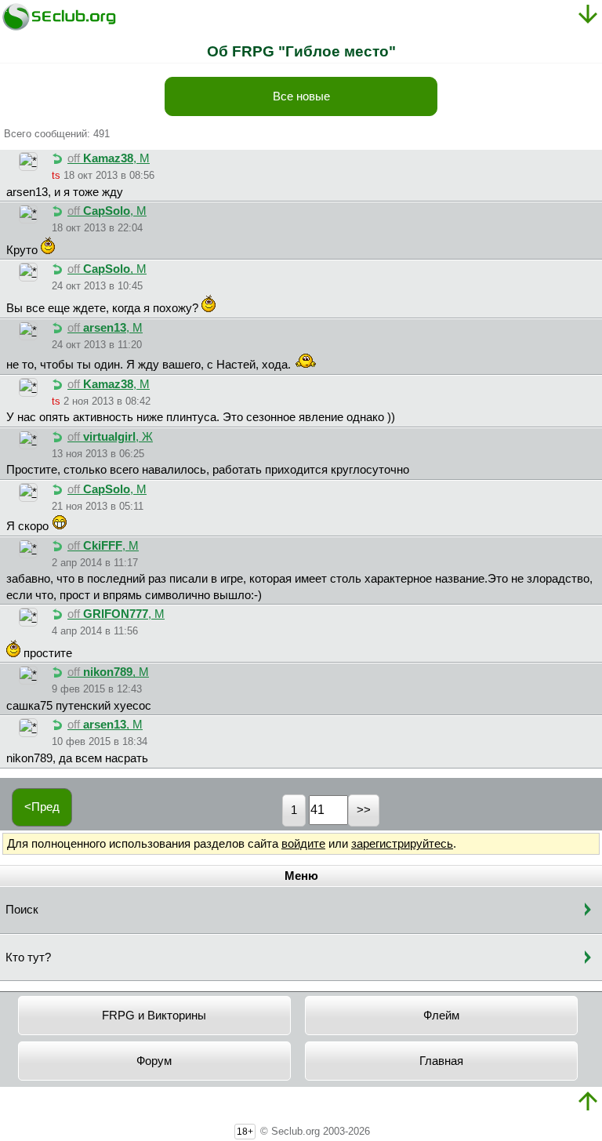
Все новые (301, 96)
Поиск (21, 909)
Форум (154, 1061)
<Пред (42, 807)
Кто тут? (28, 957)
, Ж (110, 437)
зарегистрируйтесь (402, 844)
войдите (303, 844)
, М (108, 158)
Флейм (441, 1015)
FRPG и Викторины (154, 1015)
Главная (441, 1061)
